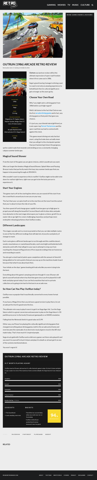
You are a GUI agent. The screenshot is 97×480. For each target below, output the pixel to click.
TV (68, 5)
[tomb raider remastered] (69, 86)
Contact (90, 475)
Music (75, 5)
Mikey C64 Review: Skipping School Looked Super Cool (20, 460)
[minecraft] (69, 50)
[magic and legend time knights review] (38, 460)
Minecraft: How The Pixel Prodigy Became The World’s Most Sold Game (84, 49)
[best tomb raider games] (69, 68)
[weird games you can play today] (69, 77)
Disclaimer (81, 475)
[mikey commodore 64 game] (6, 460)
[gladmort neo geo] (69, 32)
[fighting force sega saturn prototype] (69, 59)
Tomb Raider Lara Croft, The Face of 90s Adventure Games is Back (83, 85)
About (41, 475)
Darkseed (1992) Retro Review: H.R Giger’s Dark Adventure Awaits (20, 451)
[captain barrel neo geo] (69, 23)
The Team (48, 475)
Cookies (66, 475)
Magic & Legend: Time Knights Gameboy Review (52, 460)
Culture (85, 5)
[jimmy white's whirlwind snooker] (38, 451)
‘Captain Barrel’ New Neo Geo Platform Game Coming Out (83, 22)
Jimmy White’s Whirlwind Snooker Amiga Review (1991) (52, 451)
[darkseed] (6, 451)
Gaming (51, 5)
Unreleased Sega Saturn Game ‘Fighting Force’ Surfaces (83, 58)
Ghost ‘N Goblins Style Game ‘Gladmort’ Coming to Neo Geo (84, 31)
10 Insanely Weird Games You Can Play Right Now (83, 77)
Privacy (73, 475)
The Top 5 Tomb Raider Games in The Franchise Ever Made (83, 67)
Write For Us (57, 475)
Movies (62, 5)
